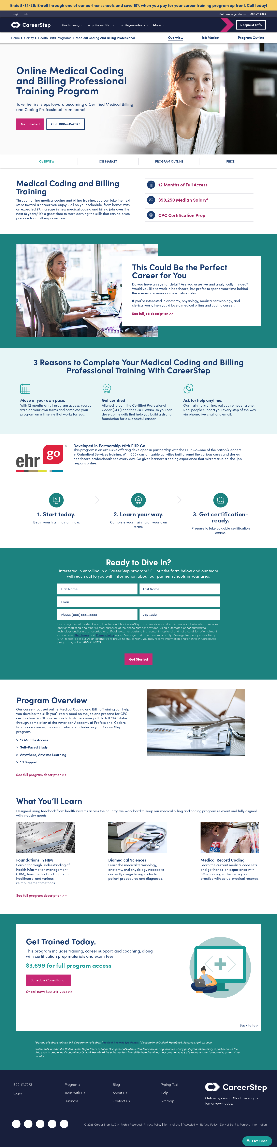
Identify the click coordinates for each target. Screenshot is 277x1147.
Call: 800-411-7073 (65, 124)
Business (71, 1101)
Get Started (30, 124)
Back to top (248, 1025)
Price (230, 161)
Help (164, 1093)
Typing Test (169, 1084)
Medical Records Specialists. (120, 1042)
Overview (175, 37)
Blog (116, 1084)
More (157, 25)
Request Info (251, 24)
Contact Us (121, 1101)
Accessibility (190, 1124)
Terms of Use (172, 1124)
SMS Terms (81, 635)
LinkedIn (52, 1124)
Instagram (40, 1124)
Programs (72, 1084)
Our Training (70, 25)
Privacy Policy (105, 635)
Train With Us (75, 1093)
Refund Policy (209, 1124)
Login (17, 1093)
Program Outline (251, 37)
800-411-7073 (92, 642)
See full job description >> (153, 313)
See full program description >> (41, 774)
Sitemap (167, 1101)
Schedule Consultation (49, 980)
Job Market (210, 37)
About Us (120, 1093)
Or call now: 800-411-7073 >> (49, 991)
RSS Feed (64, 1125)
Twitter (28, 1124)
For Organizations (132, 25)
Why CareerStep (99, 25)
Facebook (16, 1124)
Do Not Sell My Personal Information (243, 1124)
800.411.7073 (22, 1084)
